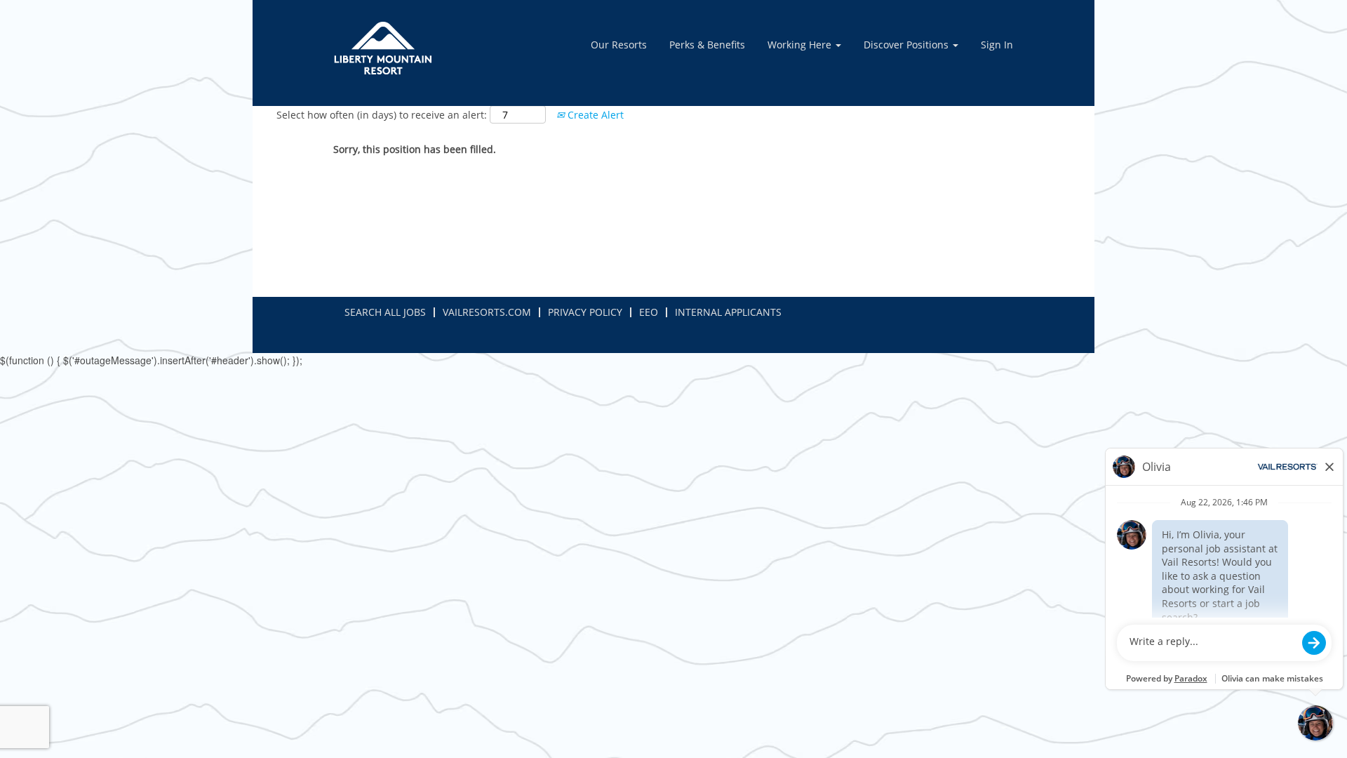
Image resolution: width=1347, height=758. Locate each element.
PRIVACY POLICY (585, 312)
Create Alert (594, 114)
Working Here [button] (801, 44)
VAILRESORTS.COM (487, 312)
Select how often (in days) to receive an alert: (381, 114)
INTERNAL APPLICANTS (728, 312)
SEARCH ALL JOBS (385, 312)
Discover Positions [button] (907, 44)
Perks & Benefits (707, 44)
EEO (648, 312)
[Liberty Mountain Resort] (382, 48)
